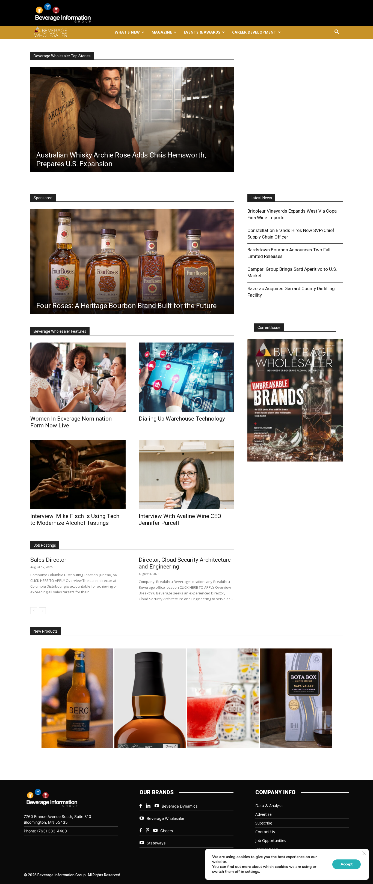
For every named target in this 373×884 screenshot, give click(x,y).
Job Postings (45, 545)
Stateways (156, 843)
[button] (337, 32)
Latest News (261, 198)
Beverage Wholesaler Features (60, 331)
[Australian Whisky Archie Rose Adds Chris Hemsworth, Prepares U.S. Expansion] (132, 119)
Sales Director (48, 559)
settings (252, 871)
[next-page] (42, 610)
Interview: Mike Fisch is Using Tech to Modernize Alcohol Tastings (74, 519)
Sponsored (43, 198)
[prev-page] (33, 610)
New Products (46, 631)
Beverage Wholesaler (165, 818)
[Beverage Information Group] (81, 13)
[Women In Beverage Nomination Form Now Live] (78, 377)
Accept (347, 864)
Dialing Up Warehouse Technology (182, 418)
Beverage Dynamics (179, 806)
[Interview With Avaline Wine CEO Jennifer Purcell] (186, 474)
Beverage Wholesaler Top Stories (62, 56)
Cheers (166, 830)
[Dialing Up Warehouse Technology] (186, 377)
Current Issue (268, 327)
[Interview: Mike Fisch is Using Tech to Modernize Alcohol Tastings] (78, 474)
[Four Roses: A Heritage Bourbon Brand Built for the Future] (132, 261)
